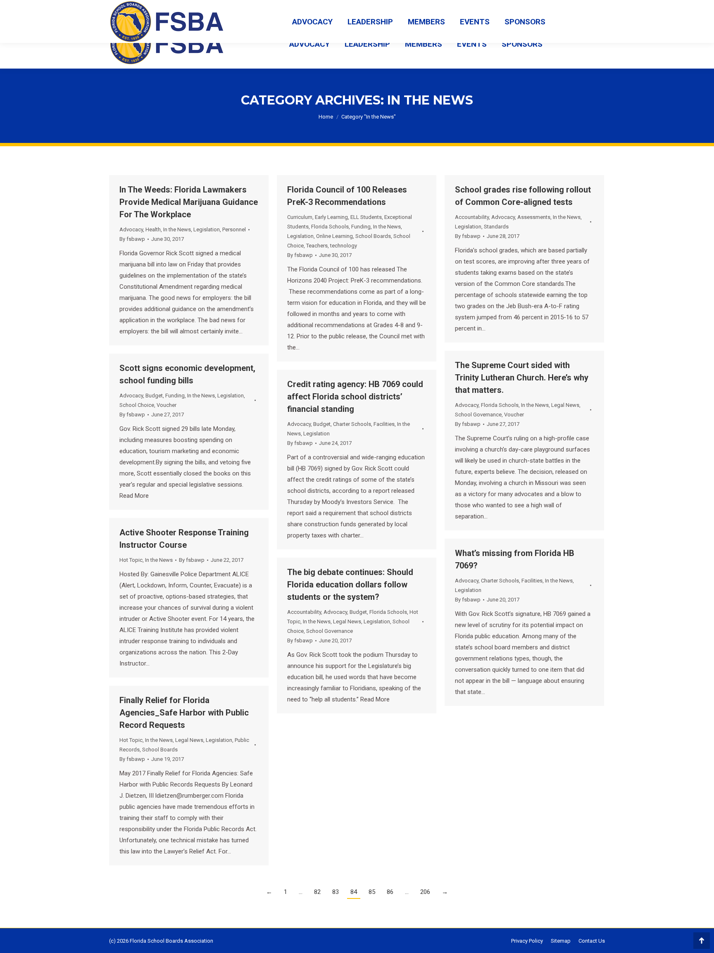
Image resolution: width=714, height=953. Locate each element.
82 (317, 892)
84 (353, 892)
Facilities (384, 424)
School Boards (373, 236)
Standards (496, 226)
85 (372, 892)
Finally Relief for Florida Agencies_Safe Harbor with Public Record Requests (184, 712)
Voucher (514, 414)
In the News (177, 229)
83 (335, 892)
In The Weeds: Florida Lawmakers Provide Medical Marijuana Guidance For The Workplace (188, 202)
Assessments (533, 217)
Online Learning (334, 236)
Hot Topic (131, 560)
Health (153, 229)
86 (390, 892)
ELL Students (366, 217)
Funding (361, 226)
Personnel (234, 229)
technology (343, 245)
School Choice (136, 405)
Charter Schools (352, 424)
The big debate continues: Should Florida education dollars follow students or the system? (350, 584)
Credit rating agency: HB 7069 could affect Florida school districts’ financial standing (355, 396)
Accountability (472, 217)
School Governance (478, 414)
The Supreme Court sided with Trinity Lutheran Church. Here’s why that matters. (521, 377)
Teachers (317, 245)
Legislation (206, 229)
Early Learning (331, 217)
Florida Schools (330, 226)
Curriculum (299, 217)
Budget (154, 395)
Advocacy (131, 229)
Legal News (565, 405)
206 (425, 892)
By (132, 239)
